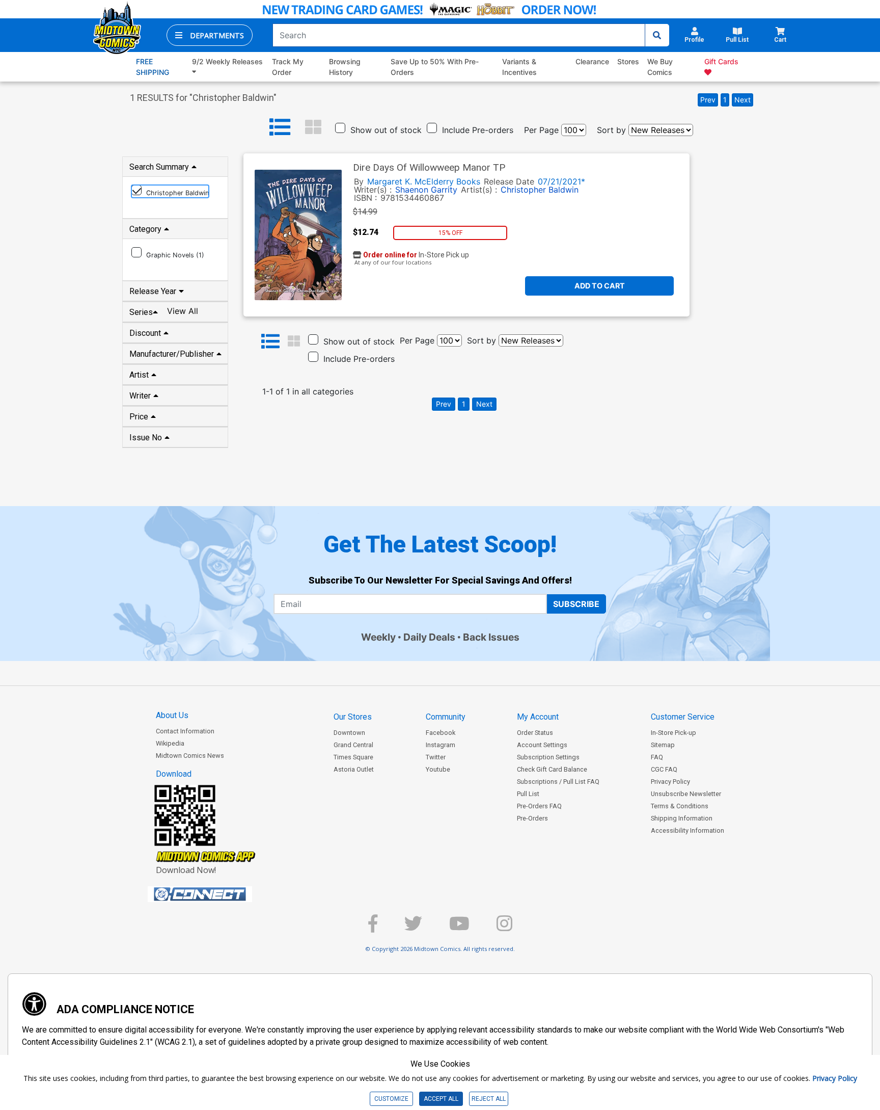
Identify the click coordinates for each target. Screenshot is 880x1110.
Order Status (535, 732)
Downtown (349, 732)
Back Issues (491, 637)
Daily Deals (429, 637)
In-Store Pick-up (673, 732)
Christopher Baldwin (540, 189)
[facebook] (373, 928)
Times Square (353, 757)
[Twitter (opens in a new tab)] (413, 928)
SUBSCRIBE (576, 604)
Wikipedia (170, 743)
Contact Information (185, 731)
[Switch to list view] (280, 127)
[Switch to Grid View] (313, 127)
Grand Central (353, 745)
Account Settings (542, 745)
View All (182, 311)
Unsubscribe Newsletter (686, 794)
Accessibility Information (687, 830)
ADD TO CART (599, 285)
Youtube (438, 769)
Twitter (436, 757)
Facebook (440, 732)
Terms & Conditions (679, 806)
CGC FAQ (664, 769)
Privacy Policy (670, 781)
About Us (172, 715)
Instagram (440, 745)
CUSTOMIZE (391, 1098)
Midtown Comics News (190, 755)
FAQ (657, 757)
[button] (210, 35)
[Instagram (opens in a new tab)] (504, 928)
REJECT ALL (489, 1098)
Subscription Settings (548, 757)
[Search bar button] (657, 35)
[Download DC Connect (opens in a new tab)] (219, 894)
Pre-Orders (532, 818)
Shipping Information (681, 818)
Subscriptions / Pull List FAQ (558, 781)
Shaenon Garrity (426, 189)
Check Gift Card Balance (552, 769)
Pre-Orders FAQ (539, 806)
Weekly (378, 637)
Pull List (528, 794)
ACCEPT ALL (441, 1098)
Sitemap (663, 745)
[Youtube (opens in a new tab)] (459, 928)
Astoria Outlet (354, 769)
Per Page (541, 130)
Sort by (611, 130)
